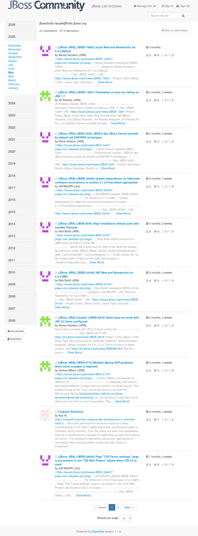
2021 (11, 139)
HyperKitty (98, 531)
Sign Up (184, 6)
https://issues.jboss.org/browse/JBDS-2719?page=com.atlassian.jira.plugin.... (82, 376)
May (11, 72)
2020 (11, 151)
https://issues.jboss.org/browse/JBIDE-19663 (82, 78)
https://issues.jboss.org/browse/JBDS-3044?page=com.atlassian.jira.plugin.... (82, 237)
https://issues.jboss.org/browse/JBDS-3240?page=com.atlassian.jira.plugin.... (82, 147)
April (11, 76)
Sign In (168, 6)
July (10, 65)
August (12, 61)
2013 (11, 235)
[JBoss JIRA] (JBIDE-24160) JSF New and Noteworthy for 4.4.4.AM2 (94, 274)
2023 (11, 115)
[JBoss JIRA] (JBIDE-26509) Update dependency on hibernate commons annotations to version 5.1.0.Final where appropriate (97, 180)
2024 (11, 103)
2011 (11, 260)
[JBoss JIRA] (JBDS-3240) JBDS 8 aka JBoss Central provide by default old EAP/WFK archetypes (96, 135)
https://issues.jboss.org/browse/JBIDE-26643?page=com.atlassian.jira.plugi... (84, 474)
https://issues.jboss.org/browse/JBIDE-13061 (97, 111)
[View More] (105, 82)
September (15, 57)
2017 (11, 187)
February (14, 84)
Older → (129, 507)
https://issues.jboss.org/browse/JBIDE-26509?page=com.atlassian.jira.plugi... (84, 192)
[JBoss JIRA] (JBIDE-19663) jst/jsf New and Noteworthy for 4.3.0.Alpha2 (95, 49)
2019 (11, 163)
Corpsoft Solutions (70, 411)
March (12, 80)
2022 (11, 127)
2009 (11, 284)
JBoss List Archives (106, 5)
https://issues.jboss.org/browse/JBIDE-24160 (97, 301)
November (14, 49)
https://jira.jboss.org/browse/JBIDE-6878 (79, 337)
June (11, 68)
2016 (11, 199)
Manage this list (146, 6)
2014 (11, 223)
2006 (11, 320)
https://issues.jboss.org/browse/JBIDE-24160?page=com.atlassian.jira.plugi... (84, 286)
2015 (11, 211)
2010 (11, 272)
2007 (11, 308)
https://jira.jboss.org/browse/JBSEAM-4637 (97, 348)
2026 (11, 24)
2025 (11, 36)
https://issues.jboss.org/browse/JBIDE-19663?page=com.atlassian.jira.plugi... (84, 61)
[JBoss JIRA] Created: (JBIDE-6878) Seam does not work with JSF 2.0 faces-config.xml (97, 319)
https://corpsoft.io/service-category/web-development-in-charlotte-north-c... (95, 421)
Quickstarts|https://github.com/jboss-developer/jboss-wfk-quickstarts (89, 395)
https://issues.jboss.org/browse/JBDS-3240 (88, 164)
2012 (11, 248)
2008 (11, 296)
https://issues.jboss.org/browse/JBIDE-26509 (82, 213)
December (14, 45)
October (13, 53)
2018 (11, 175)
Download (15, 338)
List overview (16, 331)
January (13, 88)
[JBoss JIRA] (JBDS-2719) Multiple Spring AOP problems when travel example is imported (94, 364)
